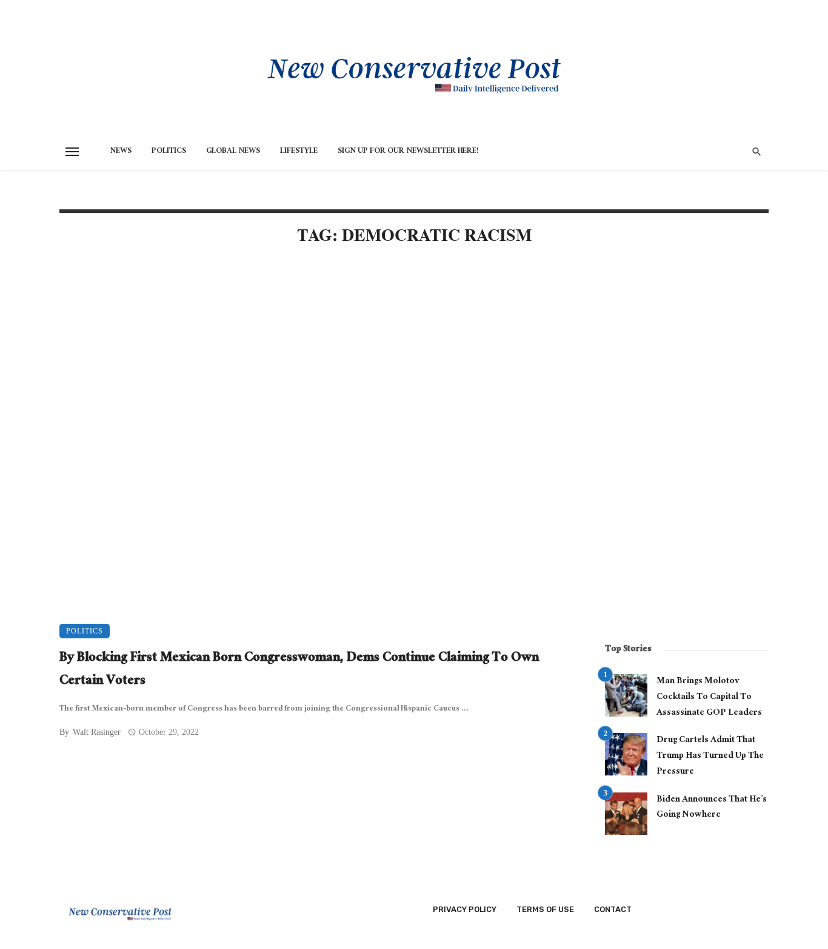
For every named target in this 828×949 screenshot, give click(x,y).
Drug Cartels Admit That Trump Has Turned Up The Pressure (710, 756)
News (121, 152)
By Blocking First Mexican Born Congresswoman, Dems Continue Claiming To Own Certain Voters (299, 670)
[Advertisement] (317, 359)
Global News (233, 152)
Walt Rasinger (97, 732)
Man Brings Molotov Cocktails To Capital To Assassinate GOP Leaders (709, 697)
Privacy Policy (464, 909)
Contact (613, 909)
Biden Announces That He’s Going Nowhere (711, 807)
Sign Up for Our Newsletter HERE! (408, 152)
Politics (169, 152)
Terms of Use (545, 909)
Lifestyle (299, 152)
